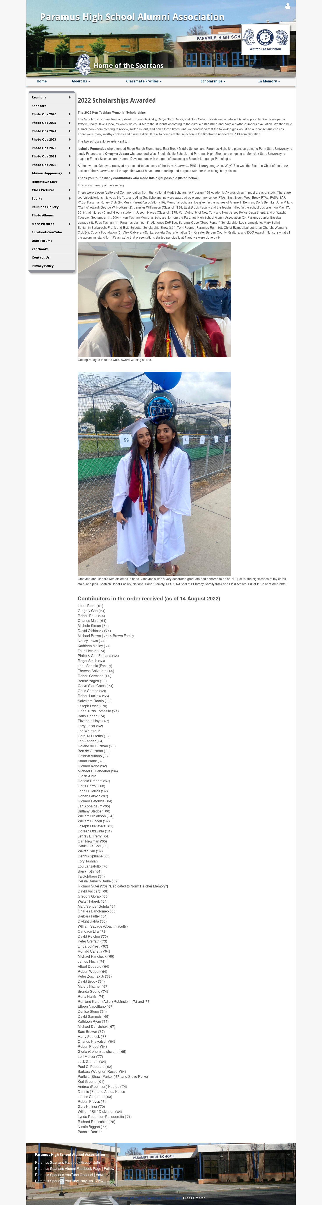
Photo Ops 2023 (44, 139)
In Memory (268, 81)
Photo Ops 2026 (44, 114)
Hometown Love (45, 182)
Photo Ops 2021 (44, 156)
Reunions (39, 97)
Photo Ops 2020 (44, 165)
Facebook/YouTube (47, 232)
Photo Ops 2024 (44, 131)
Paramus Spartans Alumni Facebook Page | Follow (74, 1168)
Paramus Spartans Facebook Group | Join (67, 1162)
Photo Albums (43, 215)
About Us (80, 81)
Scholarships (212, 81)
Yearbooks (40, 249)
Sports (37, 198)
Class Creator (194, 1198)
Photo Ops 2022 (44, 148)
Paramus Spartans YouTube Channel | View (69, 1174)
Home (42, 81)
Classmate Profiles (142, 81)
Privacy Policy (42, 266)
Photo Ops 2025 (44, 123)
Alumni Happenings (47, 173)
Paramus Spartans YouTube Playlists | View (69, 1180)
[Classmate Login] (288, 6)
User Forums (42, 241)
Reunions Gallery (45, 207)
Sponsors (39, 106)
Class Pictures (43, 190)
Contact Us (41, 257)
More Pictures (43, 224)
